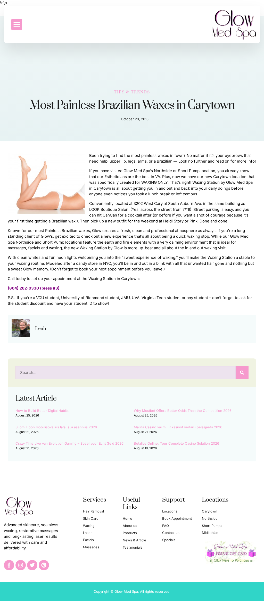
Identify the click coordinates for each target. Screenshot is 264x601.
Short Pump (189, 170)
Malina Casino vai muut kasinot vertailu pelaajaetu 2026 (178, 427)
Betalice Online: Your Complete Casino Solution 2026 (176, 443)
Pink (193, 221)
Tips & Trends (132, 92)
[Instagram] (20, 565)
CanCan (110, 215)
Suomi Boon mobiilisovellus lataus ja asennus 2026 (56, 427)
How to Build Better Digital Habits (42, 410)
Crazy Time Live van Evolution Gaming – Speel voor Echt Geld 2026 (69, 443)
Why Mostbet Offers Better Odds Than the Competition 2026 (183, 410)
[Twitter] (32, 565)
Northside (163, 170)
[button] (16, 24)
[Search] (242, 372)
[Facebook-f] (9, 565)
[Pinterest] (44, 565)
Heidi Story (173, 221)
